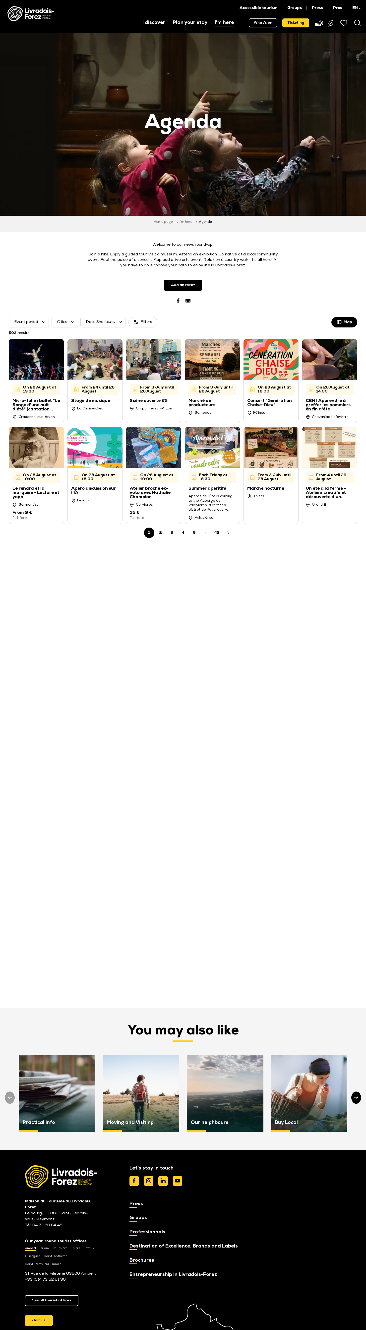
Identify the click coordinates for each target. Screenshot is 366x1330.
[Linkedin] (163, 1181)
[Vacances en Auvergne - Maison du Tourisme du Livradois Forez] (30, 13)
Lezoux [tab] (89, 1248)
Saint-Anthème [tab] (55, 1256)
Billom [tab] (44, 1248)
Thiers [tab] (75, 1248)
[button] (354, 7)
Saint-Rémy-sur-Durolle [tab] (43, 1264)
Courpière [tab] (60, 1248)
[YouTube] (177, 1181)
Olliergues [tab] (32, 1256)
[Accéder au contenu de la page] (183, 191)
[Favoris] (344, 23)
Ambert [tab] (30, 1248)
